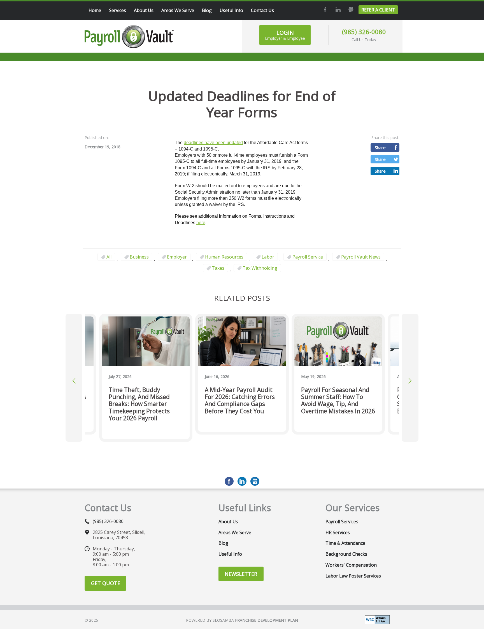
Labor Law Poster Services (353, 576)
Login (285, 35)
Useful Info (230, 554)
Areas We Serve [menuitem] (177, 10)
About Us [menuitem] (143, 10)
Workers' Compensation (351, 565)
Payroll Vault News (361, 257)
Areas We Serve (234, 532)
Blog (223, 543)
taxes (218, 268)
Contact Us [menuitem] (262, 10)
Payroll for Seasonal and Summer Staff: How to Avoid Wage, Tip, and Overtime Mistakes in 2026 (338, 400)
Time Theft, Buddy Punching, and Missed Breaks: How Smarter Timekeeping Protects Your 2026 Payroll (139, 404)
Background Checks (346, 554)
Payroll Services (341, 521)
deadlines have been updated (213, 142)
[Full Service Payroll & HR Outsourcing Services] (129, 36)
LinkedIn (337, 9)
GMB (350, 9)
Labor (268, 257)
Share (380, 147)
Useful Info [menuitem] (231, 10)
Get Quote (105, 583)
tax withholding (260, 268)
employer (177, 257)
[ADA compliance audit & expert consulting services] (377, 619)
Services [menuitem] (117, 10)
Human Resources (224, 257)
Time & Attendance (345, 543)
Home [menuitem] (95, 10)
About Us (228, 521)
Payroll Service (307, 257)
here (200, 222)
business (139, 257)
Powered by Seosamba (242, 620)
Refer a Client (378, 10)
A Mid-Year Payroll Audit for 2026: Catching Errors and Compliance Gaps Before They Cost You (240, 400)
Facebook (324, 9)
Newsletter (241, 574)
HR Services (337, 532)
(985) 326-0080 (364, 31)
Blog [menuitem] (207, 10)
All (108, 257)
